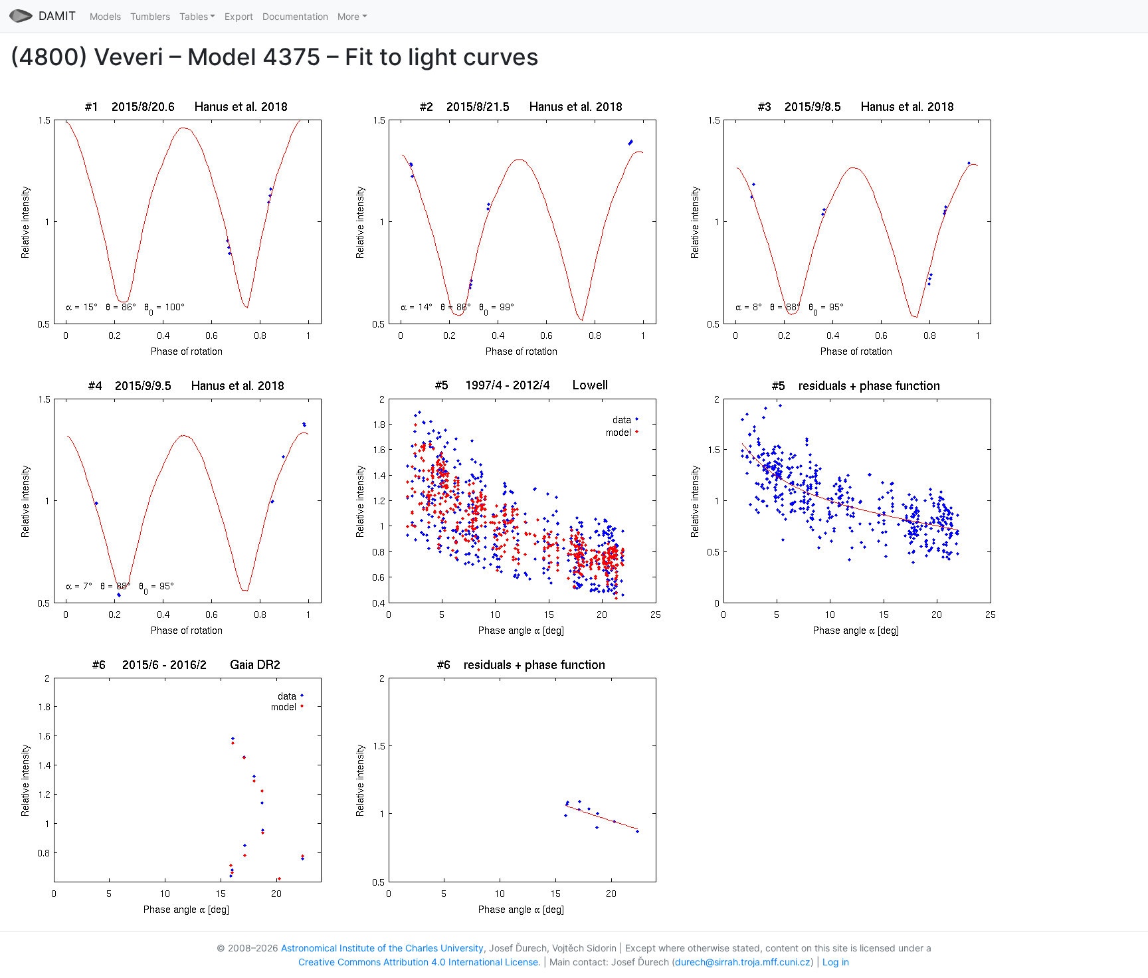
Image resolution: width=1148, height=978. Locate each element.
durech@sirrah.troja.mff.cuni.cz (743, 961)
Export (239, 16)
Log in (835, 961)
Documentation (295, 16)
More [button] (348, 16)
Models (105, 16)
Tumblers (150, 16)
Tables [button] (193, 16)
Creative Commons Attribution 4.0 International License (418, 961)
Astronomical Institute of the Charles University (382, 947)
